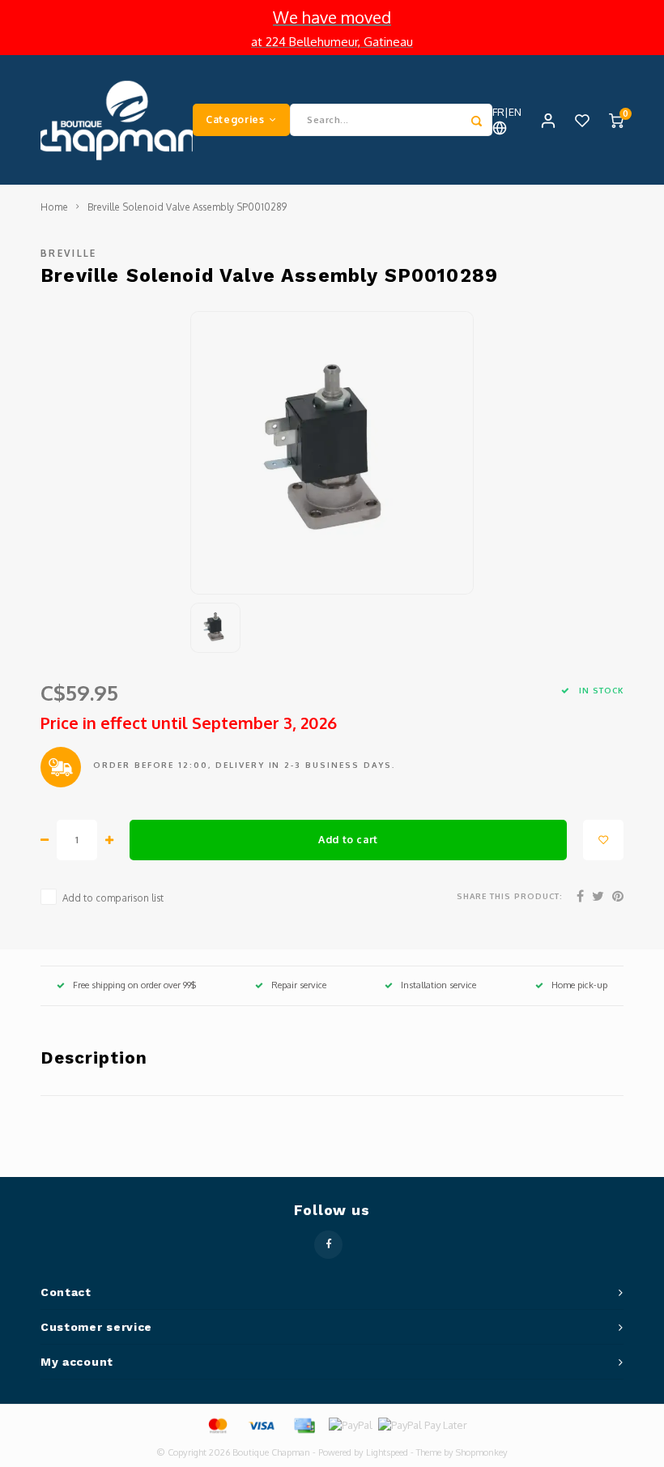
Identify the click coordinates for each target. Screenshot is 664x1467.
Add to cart (348, 839)
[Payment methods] (217, 1424)
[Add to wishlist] (603, 840)
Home (54, 207)
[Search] (476, 120)
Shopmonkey (482, 1452)
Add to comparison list (113, 898)
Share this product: (510, 896)
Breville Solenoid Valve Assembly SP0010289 (187, 207)
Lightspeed (387, 1452)
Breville (68, 253)
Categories (235, 119)
